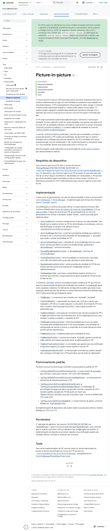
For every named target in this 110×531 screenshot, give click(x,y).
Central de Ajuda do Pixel (92, 497)
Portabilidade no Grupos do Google (67, 515)
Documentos (23, 3)
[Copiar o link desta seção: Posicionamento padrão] (67, 362)
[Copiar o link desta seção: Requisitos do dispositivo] (69, 161)
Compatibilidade (81, 14)
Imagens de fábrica (38, 508)
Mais (38, 3)
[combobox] (63, 3)
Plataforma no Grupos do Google (69, 508)
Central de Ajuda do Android (93, 494)
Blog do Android (63, 501)
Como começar (28, 14)
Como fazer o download (39, 501)
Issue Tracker (88, 511)
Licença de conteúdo (96, 475)
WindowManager (59, 200)
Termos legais (61, 524)
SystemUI (46, 202)
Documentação (10, 9)
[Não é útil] (101, 67)
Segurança (44, 14)
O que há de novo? (9, 14)
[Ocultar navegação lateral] (26, 527)
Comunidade (49, 524)
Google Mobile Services (92, 504)
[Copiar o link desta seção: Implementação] (57, 193)
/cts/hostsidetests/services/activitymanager (56, 454)
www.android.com (90, 501)
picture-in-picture (93, 149)
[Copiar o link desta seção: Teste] (45, 444)
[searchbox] (14, 21)
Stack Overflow (89, 508)
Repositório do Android (39, 494)
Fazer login (103, 3)
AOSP (38, 67)
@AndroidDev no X (64, 497)
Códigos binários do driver (40, 511)
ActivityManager (43, 200)
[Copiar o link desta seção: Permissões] (52, 420)
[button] (12, 34)
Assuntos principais (61, 14)
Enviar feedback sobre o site (43, 527)
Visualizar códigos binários (40, 504)
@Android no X (63, 494)
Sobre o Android (37, 524)
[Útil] (98, 67)
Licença (71, 524)
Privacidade (80, 524)
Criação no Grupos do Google (68, 511)
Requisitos (34, 497)
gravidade (97, 371)
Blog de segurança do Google (68, 504)
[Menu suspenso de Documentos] (31, 2)
